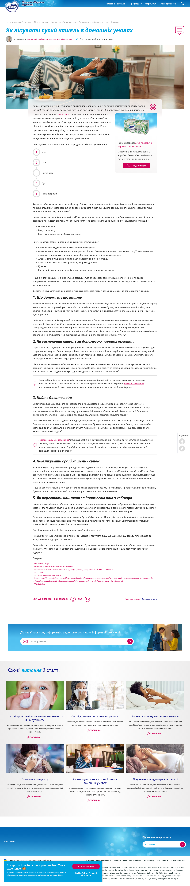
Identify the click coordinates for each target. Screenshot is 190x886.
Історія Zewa (150, 3)
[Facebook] (182, 441)
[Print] (153, 107)
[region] (53, 871)
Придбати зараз (139, 165)
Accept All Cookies (86, 866)
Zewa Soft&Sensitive (134, 383)
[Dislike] (87, 599)
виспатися (63, 114)
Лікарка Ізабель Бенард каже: (54, 439)
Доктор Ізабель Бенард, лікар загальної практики (49, 39)
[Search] (182, 4)
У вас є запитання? (133, 599)
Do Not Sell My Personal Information (86, 874)
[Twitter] (182, 448)
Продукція (134, 3)
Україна (11, 860)
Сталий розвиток (168, 3)
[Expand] (126, 3)
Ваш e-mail (150, 844)
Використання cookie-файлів (127, 860)
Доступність (162, 860)
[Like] (73, 599)
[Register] (182, 844)
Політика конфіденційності (98, 860)
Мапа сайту (149, 860)
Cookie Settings (179, 860)
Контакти (9, 841)
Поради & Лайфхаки (116, 3)
